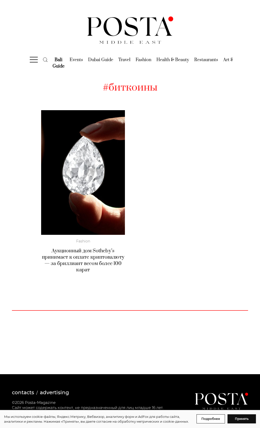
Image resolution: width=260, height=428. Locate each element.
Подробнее (210, 419)
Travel (124, 60)
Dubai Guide (100, 60)
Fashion (143, 60)
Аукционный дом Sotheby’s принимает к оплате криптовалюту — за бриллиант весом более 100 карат (83, 260)
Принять (242, 419)
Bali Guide (58, 63)
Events (76, 60)
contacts (23, 392)
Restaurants (206, 60)
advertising (54, 392)
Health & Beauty (172, 60)
